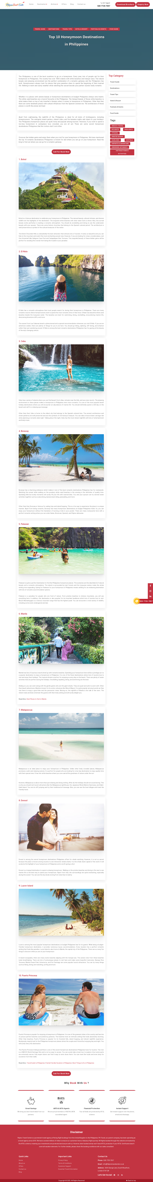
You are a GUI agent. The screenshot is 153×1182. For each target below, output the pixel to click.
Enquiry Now (143, 4)
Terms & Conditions (65, 1163)
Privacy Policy (63, 1160)
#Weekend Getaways (120, 147)
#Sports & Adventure (120, 143)
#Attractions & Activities (122, 152)
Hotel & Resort (81, 29)
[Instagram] (118, 1175)
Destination (41, 4)
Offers (64, 4)
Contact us (81, 4)
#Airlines (115, 140)
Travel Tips (67, 29)
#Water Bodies (117, 136)
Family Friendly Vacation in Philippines (59, 1063)
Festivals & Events (98, 29)
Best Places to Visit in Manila (36, 699)
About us (22, 1163)
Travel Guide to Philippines (36, 1063)
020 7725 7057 (103, 6)
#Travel (115, 133)
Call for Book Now (61, 152)
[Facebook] (114, 1175)
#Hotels (129, 140)
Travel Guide (40, 29)
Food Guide (114, 29)
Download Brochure (125, 4)
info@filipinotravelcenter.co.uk (113, 1164)
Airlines (54, 4)
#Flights (115, 129)
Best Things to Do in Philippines (83, 1063)
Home (31, 4)
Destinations (54, 29)
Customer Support (64, 1166)
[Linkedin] (122, 1175)
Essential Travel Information (68, 1169)
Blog (72, 4)
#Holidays (129, 129)
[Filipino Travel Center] (15, 4)
